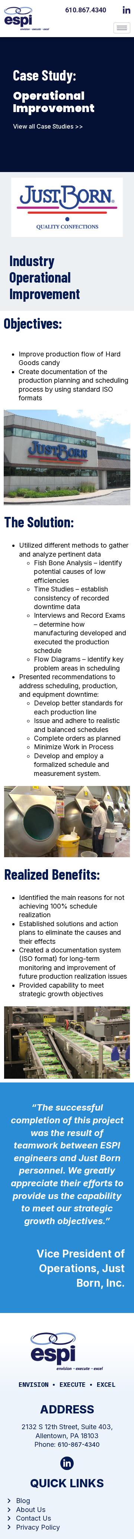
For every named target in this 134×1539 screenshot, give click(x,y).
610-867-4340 (79, 1444)
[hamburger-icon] (122, 27)
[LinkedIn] (128, 9)
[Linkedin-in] (67, 1463)
